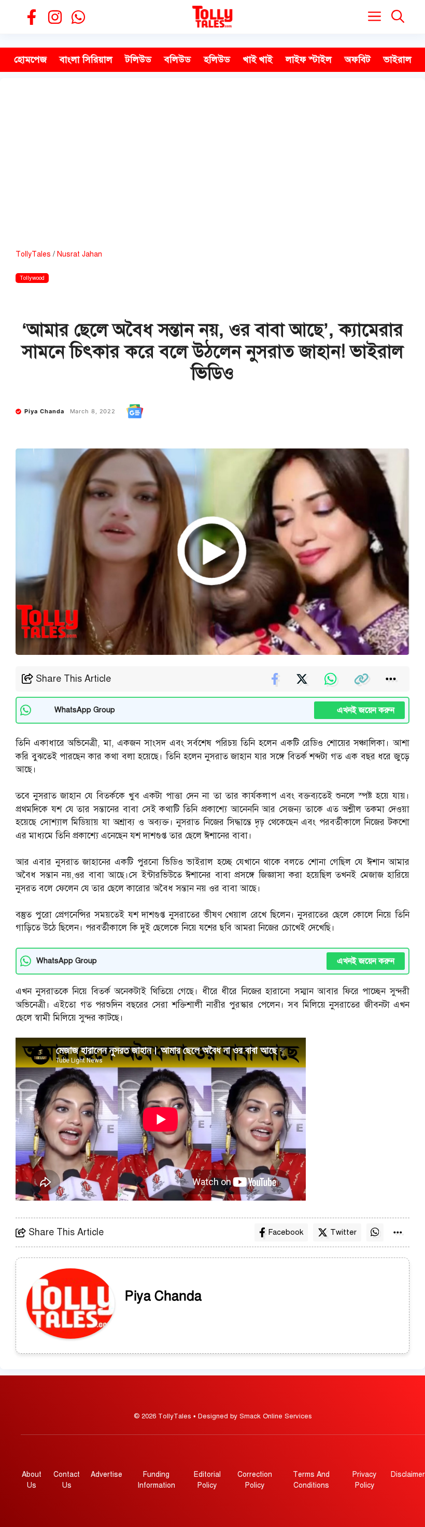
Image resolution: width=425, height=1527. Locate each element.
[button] (397, 17)
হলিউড (217, 59)
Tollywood (32, 278)
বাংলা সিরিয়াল (86, 59)
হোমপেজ (30, 59)
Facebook (285, 1232)
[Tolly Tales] (212, 17)
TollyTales (33, 254)
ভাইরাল (398, 59)
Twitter (343, 1232)
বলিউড (177, 59)
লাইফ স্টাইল (309, 59)
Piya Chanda (44, 411)
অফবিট (358, 59)
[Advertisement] (212, 171)
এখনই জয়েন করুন (359, 710)
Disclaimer (408, 1474)
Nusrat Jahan (79, 254)
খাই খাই (258, 59)
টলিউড (138, 59)
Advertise (106, 1474)
